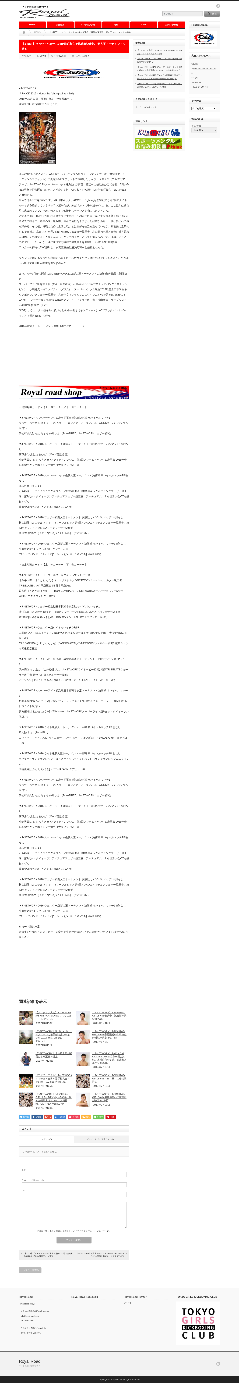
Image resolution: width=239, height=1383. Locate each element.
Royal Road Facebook (84, 1296)
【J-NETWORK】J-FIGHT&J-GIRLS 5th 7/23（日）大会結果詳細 (109, 1078)
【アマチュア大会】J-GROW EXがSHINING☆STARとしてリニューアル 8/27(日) (53, 1015)
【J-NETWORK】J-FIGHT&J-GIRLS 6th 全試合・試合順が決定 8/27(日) (109, 1015)
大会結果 (60, 24)
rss (218, 6)
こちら (39, 1328)
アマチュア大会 (88, 24)
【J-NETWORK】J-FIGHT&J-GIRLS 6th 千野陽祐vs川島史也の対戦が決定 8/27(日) (109, 1034)
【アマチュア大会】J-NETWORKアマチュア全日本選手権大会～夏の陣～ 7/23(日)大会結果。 (54, 1078)
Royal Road (29, 1361)
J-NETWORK (60, 56)
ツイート (128, 1303)
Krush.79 (197, 82)
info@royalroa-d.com (30, 1316)
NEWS (32, 24)
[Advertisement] (116, 11)
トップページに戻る (30, 1270)
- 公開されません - (34, 1180)
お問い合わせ (171, 24)
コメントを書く (82, 56)
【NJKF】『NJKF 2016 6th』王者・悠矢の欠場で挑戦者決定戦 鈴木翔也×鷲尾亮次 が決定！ (48, 1254)
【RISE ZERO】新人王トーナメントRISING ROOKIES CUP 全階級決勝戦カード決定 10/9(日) (100, 1254)
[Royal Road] (44, 18)
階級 (116, 24)
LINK (143, 24)
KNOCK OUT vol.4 (201, 87)
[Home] (24, 32)
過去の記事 (196, 126)
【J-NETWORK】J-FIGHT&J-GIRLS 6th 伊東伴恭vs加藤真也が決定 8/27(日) (109, 1097)
